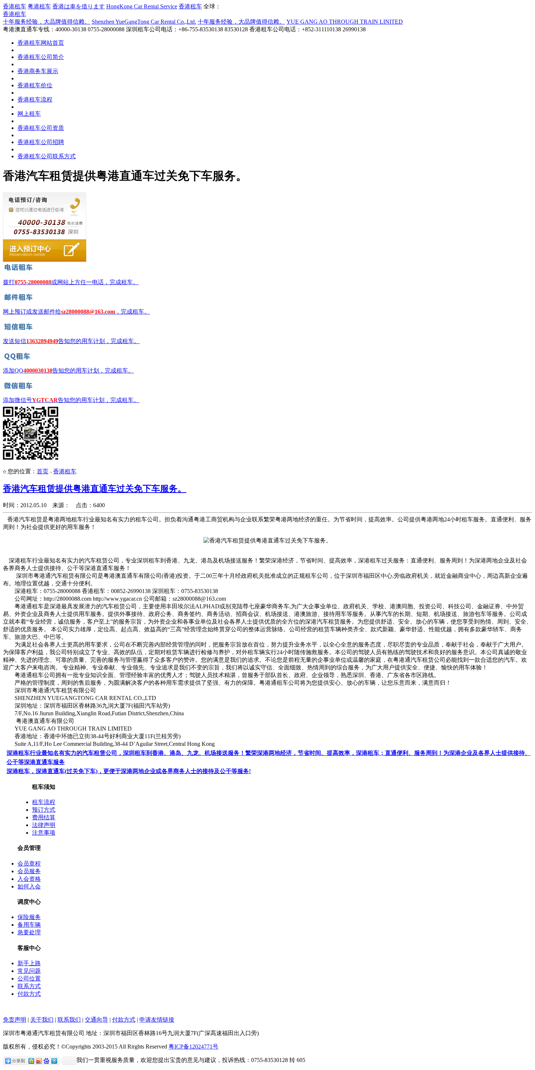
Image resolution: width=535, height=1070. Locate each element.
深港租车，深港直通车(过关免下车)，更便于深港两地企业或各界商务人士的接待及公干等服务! (129, 771)
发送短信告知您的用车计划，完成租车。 (71, 341)
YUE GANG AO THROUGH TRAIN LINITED (344, 22)
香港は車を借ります (78, 6)
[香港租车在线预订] (44, 261)
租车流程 (43, 802)
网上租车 (29, 114)
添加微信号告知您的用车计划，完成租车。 (71, 400)
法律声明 (43, 825)
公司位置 (29, 978)
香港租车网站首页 (40, 43)
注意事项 (43, 833)
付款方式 (29, 994)
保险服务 (29, 917)
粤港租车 (39, 6)
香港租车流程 (34, 99)
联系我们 (69, 1020)
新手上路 (29, 963)
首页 (42, 471)
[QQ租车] (19, 359)
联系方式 (29, 986)
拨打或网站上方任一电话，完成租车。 (71, 282)
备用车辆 (29, 925)
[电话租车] (19, 271)
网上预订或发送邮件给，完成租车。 (76, 312)
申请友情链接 (156, 1020)
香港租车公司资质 (40, 128)
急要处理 (29, 932)
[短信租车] (19, 330)
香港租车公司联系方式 (46, 156)
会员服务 (29, 871)
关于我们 (42, 1020)
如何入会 (29, 886)
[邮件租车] (19, 300)
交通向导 (96, 1020)
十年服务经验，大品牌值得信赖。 (46, 22)
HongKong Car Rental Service (141, 6)
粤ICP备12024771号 (193, 1046)
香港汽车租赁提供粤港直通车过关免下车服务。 (94, 488)
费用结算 (43, 817)
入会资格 (29, 879)
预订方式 (43, 810)
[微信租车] (19, 389)
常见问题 (29, 971)
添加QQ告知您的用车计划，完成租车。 (68, 370)
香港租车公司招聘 (40, 142)
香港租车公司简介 (40, 57)
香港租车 (14, 6)
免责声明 (14, 1020)
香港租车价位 (34, 85)
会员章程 (29, 863)
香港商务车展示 (37, 71)
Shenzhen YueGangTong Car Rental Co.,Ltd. (144, 22)
